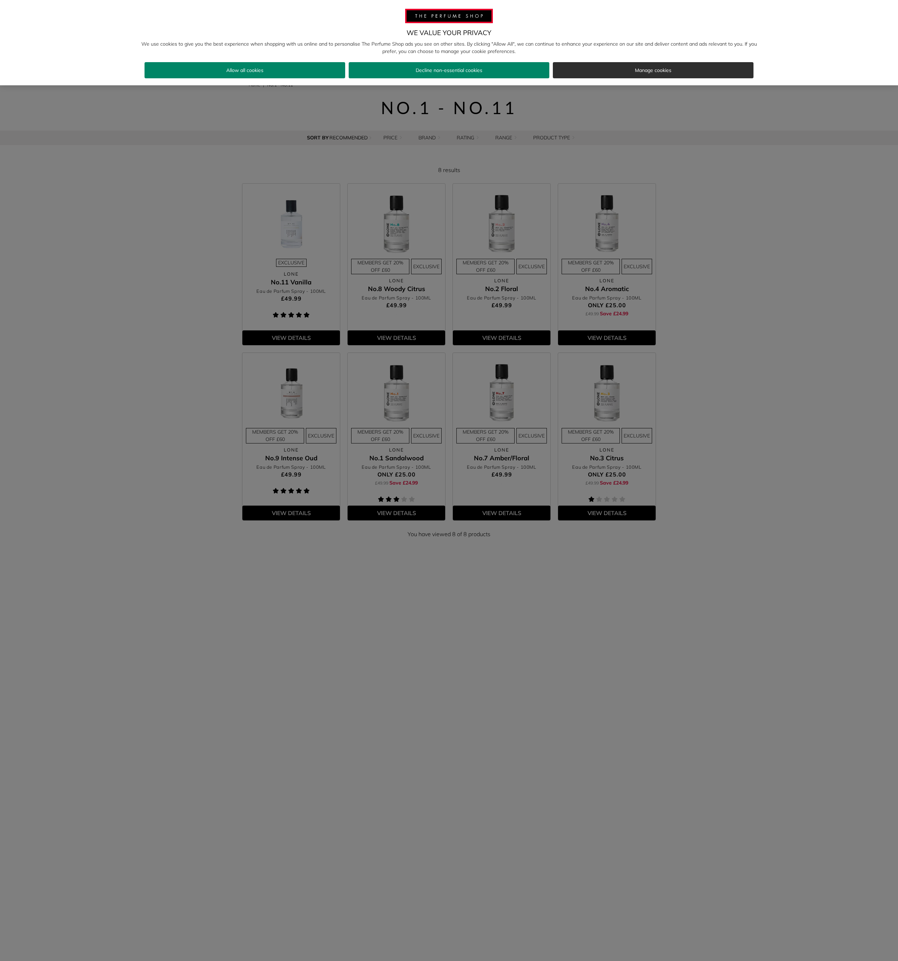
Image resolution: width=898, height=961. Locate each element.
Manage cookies (653, 70)
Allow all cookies (244, 70)
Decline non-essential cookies (449, 70)
